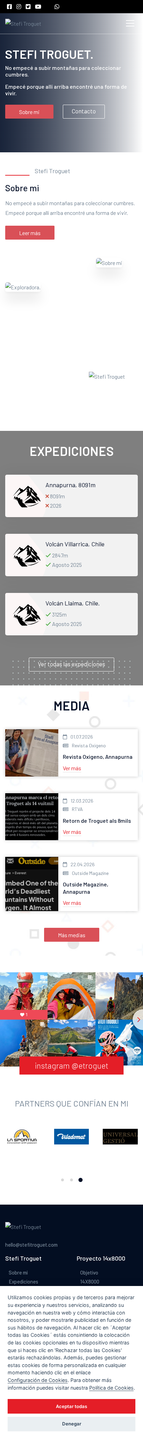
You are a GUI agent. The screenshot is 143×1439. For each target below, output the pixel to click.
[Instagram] (20, 6)
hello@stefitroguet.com (31, 1244)
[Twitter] (30, 6)
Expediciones (23, 1281)
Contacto (84, 110)
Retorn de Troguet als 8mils (97, 820)
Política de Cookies (111, 1388)
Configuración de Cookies (38, 1380)
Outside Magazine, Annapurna (85, 888)
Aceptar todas (71, 1406)
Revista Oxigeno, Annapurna (98, 756)
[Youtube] (40, 6)
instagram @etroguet (71, 1065)
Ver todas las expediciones (71, 663)
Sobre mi (29, 111)
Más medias (71, 935)
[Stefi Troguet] (23, 23)
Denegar (71, 1423)
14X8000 (89, 1281)
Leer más (30, 233)
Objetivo (89, 1272)
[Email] (49, 6)
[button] (62, 1180)
